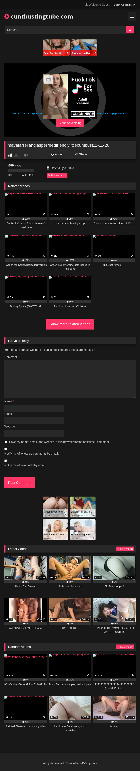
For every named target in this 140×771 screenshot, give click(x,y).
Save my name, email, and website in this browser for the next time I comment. (59, 441)
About (58, 154)
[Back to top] (129, 760)
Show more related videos (70, 324)
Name (9, 401)
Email (9, 413)
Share (82, 154)
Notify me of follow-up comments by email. (31, 453)
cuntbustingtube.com (41, 16)
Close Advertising (70, 123)
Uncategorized (58, 175)
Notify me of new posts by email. (25, 465)
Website (9, 426)
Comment (10, 357)
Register (130, 4)
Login (117, 4)
